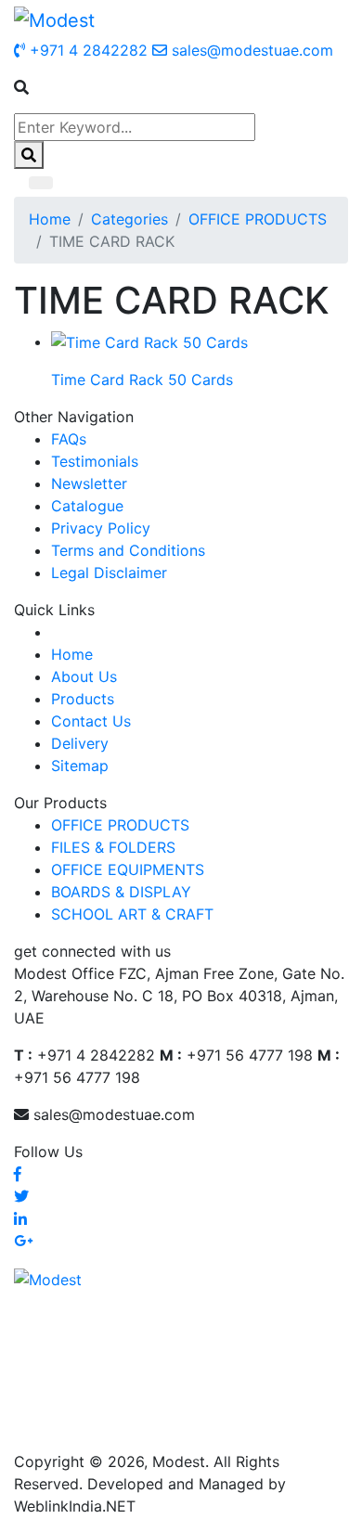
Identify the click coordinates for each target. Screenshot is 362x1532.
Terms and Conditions (128, 550)
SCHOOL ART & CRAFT (132, 914)
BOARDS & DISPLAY (121, 891)
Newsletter (89, 483)
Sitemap (80, 765)
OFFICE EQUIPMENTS (127, 869)
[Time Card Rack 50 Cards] (149, 341)
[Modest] (54, 19)
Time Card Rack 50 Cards (142, 379)
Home (50, 219)
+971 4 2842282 (86, 50)
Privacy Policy (100, 528)
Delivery (80, 743)
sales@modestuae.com (250, 50)
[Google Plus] (23, 1240)
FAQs (68, 439)
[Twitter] (21, 1196)
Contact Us (91, 721)
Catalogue (87, 505)
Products (82, 698)
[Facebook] (17, 1174)
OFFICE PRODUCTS (257, 219)
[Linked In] (20, 1218)
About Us (84, 676)
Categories (129, 219)
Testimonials (94, 461)
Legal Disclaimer (109, 572)
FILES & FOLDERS (113, 847)
